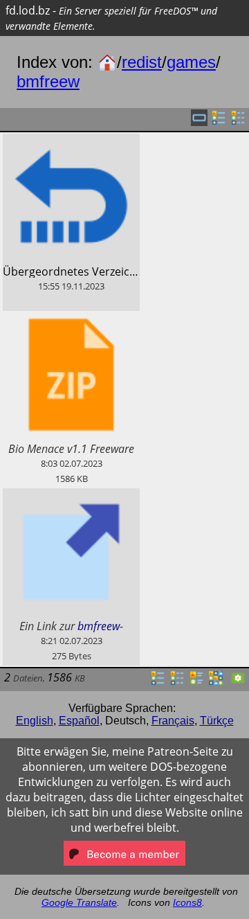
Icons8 (187, 902)
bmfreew (48, 81)
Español (79, 720)
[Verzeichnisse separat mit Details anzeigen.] (238, 122)
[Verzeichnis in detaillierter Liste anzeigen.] (177, 682)
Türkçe (217, 720)
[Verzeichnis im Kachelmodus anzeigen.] (196, 682)
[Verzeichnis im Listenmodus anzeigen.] (157, 682)
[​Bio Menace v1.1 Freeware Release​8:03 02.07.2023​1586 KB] (71, 318)
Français (172, 720)
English (34, 720)
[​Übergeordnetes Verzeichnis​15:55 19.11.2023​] (71, 141)
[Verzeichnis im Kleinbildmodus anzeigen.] (216, 682)
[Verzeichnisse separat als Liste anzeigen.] (218, 122)
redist (142, 62)
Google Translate (79, 902)
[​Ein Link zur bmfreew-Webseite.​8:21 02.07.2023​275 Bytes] (71, 495)
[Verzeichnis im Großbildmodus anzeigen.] (238, 682)
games (191, 62)
